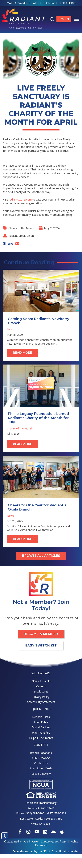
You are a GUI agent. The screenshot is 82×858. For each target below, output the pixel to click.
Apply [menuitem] (37, 3)
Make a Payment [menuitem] (18, 3)
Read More (22, 352)
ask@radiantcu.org (45, 803)
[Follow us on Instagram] (28, 831)
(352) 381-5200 (35, 813)
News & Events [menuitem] (41, 681)
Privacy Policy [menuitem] (41, 697)
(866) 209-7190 (52, 818)
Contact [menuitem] (50, 3)
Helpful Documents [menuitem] (41, 738)
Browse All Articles (41, 555)
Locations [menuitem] (68, 3)
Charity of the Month (21, 228)
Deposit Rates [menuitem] (41, 717)
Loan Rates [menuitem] (41, 722)
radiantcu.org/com (20, 199)
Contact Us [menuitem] (41, 763)
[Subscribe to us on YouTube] (37, 831)
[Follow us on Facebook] (20, 831)
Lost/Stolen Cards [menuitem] (41, 768)
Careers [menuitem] (41, 686)
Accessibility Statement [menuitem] (41, 702)
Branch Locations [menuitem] (41, 753)
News (10, 329)
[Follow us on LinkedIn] (45, 831)
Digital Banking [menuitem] (41, 727)
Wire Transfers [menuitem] (41, 732)
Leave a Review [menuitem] (41, 773)
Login (65, 19)
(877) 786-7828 (56, 813)
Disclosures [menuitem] (41, 691)
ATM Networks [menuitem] (41, 758)
